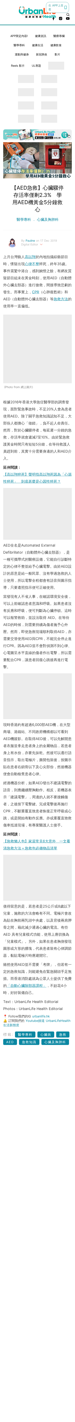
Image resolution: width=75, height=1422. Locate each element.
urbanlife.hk (41, 1016)
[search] (68, 14)
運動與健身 (22, 54)
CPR (35, 292)
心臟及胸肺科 (47, 219)
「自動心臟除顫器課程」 (26, 985)
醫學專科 (19, 45)
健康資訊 (40, 36)
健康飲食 (56, 45)
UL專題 (36, 65)
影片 (57, 54)
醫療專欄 (59, 36)
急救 (62, 1035)
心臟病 (45, 1035)
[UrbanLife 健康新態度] (37, 12)
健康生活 (37, 45)
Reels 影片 (18, 65)
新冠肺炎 (41, 54)
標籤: (8, 1034)
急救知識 (29, 1042)
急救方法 (61, 299)
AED (10, 1042)
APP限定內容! (19, 36)
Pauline (31, 240)
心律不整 (32, 264)
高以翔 (30, 257)
